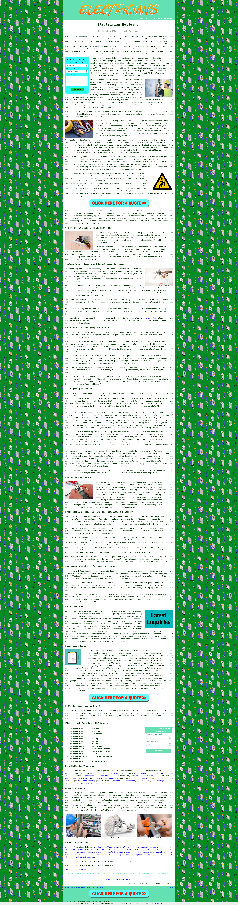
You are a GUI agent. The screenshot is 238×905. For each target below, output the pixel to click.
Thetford (111, 852)
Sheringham (133, 847)
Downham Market (148, 847)
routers (128, 114)
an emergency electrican (111, 773)
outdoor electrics (91, 663)
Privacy (171, 887)
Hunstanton (148, 852)
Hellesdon (115, 211)
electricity (146, 128)
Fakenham (106, 850)
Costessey (117, 850)
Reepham (90, 857)
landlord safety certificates (114, 676)
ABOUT (153, 19)
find (73, 711)
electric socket (93, 668)
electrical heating (163, 773)
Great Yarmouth (133, 852)
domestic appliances (104, 778)
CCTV (148, 781)
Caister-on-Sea (164, 850)
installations (155, 121)
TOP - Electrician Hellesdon (79, 870)
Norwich (158, 852)
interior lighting (74, 676)
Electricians (71, 112)
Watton (151, 850)
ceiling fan (150, 318)
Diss (73, 850)
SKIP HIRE (85, 783)
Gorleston (81, 852)
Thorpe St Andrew (73, 857)
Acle (97, 850)
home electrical (130, 112)
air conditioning (86, 781)
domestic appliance (75, 673)
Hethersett (153, 855)
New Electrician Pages (78, 887)
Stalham (128, 850)
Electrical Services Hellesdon (86, 723)
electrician (111, 58)
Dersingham (166, 855)
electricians (85, 847)
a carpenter (88, 776)
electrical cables (131, 663)
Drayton (120, 852)
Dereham (106, 855)
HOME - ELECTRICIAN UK (119, 879)
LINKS (147, 19)
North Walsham (85, 850)
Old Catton (140, 850)
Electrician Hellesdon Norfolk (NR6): (84, 36)
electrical (167, 58)
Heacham (130, 855)
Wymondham (140, 855)
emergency (115, 671)
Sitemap (66, 887)
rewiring (118, 681)
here (132, 861)
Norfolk (74, 847)
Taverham (97, 847)
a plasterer (140, 773)
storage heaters (165, 781)
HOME (141, 19)
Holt (124, 847)
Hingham (69, 855)
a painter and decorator (123, 781)
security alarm (151, 661)
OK (162, 904)
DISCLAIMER (168, 19)
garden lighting (90, 666)
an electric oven (144, 776)
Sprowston (70, 852)
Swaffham (108, 847)
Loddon (91, 852)
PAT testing (125, 661)
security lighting (110, 776)
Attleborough (81, 855)
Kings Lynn (117, 855)
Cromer (117, 847)
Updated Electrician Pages (95, 887)
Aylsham (168, 852)
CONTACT (159, 19)
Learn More (154, 904)
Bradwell (100, 852)
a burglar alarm (139, 778)
